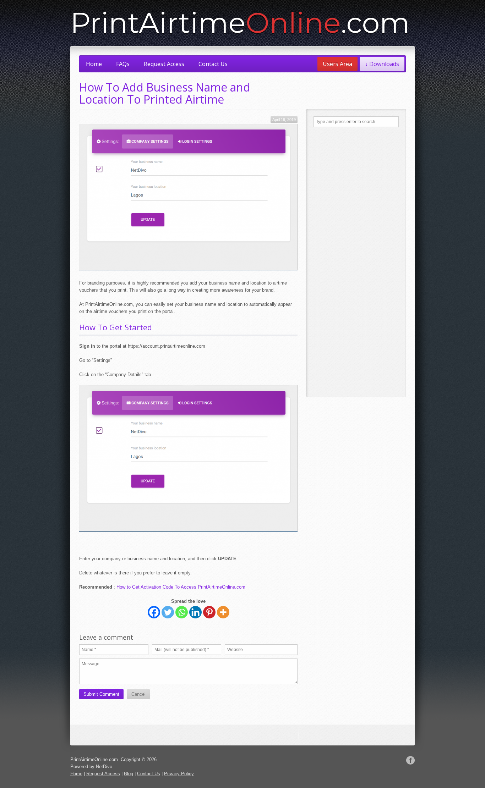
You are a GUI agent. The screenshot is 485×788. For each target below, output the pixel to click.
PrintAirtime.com (240, 23)
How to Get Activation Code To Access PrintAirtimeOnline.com (180, 587)
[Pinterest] (209, 612)
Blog (128, 773)
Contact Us (213, 64)
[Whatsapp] (181, 612)
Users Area (337, 64)
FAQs (123, 64)
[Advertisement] (356, 261)
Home (94, 64)
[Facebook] (154, 612)
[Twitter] (168, 612)
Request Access (164, 64)
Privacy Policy (179, 773)
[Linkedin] (195, 612)
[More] (223, 612)
